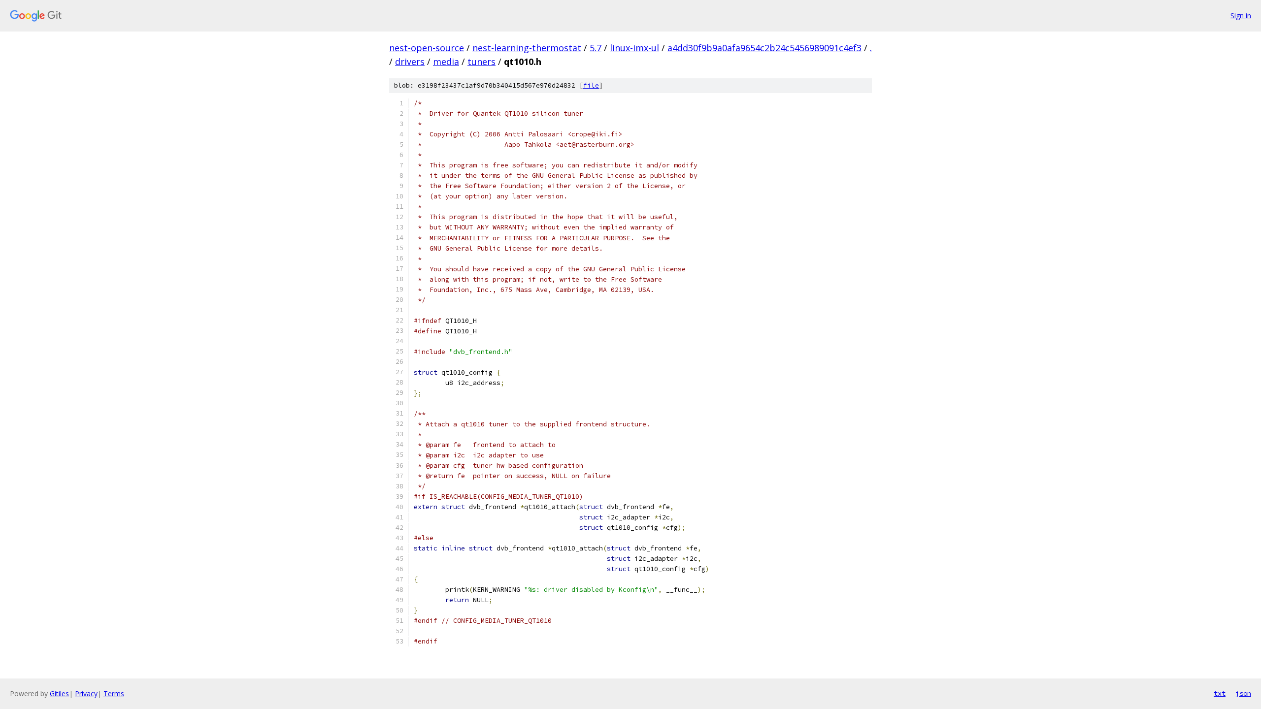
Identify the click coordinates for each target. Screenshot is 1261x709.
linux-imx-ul (634, 48)
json (1243, 693)
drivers (410, 61)
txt (1220, 693)
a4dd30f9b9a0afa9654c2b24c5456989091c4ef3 (764, 48)
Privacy (86, 693)
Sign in (1240, 15)
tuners (481, 61)
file (591, 85)
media (446, 61)
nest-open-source (426, 48)
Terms (113, 693)
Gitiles (59, 693)
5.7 (595, 48)
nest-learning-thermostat (526, 48)
